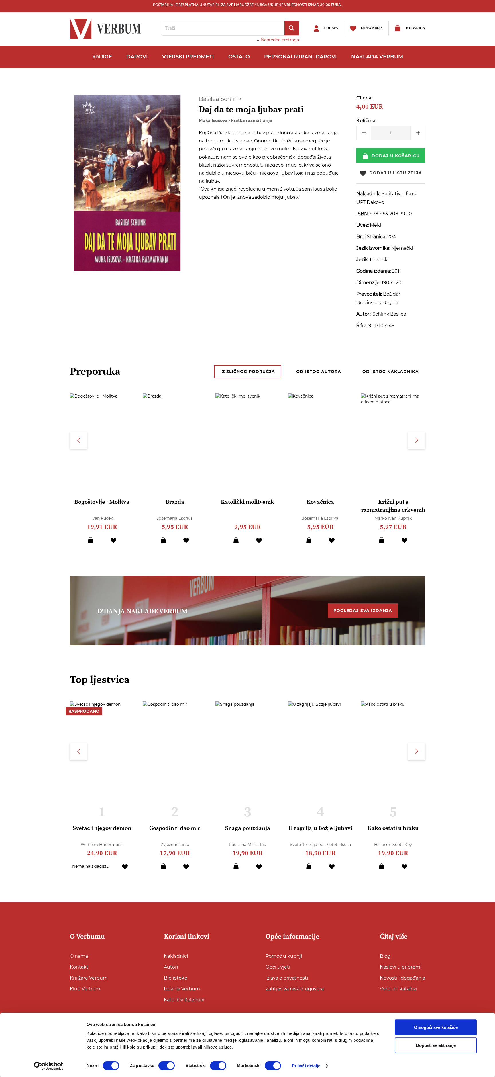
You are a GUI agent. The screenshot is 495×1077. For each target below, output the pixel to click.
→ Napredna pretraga (277, 39)
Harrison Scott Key (393, 844)
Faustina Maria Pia (247, 844)
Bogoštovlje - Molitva (101, 502)
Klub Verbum (85, 989)
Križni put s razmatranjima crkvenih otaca (393, 510)
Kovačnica (320, 502)
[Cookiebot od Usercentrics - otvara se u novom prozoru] (48, 1066)
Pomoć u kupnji (284, 956)
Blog (385, 956)
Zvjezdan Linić (175, 844)
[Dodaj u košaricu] (90, 540)
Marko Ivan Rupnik (393, 518)
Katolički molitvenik (247, 502)
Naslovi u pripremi (400, 967)
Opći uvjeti (278, 967)
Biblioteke (175, 978)
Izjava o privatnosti (287, 978)
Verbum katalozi (398, 989)
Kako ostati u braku (393, 828)
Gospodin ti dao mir (174, 828)
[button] (113, 540)
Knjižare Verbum (89, 978)
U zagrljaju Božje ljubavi (320, 828)
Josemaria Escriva (175, 518)
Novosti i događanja (402, 978)
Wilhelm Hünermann (102, 844)
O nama (79, 956)
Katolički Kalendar (184, 999)
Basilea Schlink (220, 98)
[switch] (166, 1065)
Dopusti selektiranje (436, 1045)
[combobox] (230, 28)
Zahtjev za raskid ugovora (295, 989)
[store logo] (107, 29)
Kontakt (79, 967)
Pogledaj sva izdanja (362, 610)
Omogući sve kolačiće (436, 1027)
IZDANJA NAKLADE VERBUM (142, 611)
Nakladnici (176, 956)
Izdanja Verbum (182, 989)
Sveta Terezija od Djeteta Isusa (320, 844)
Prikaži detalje (306, 1065)
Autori (171, 967)
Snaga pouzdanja (247, 828)
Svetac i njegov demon (102, 828)
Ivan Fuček (102, 518)
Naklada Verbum (377, 57)
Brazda (175, 502)
